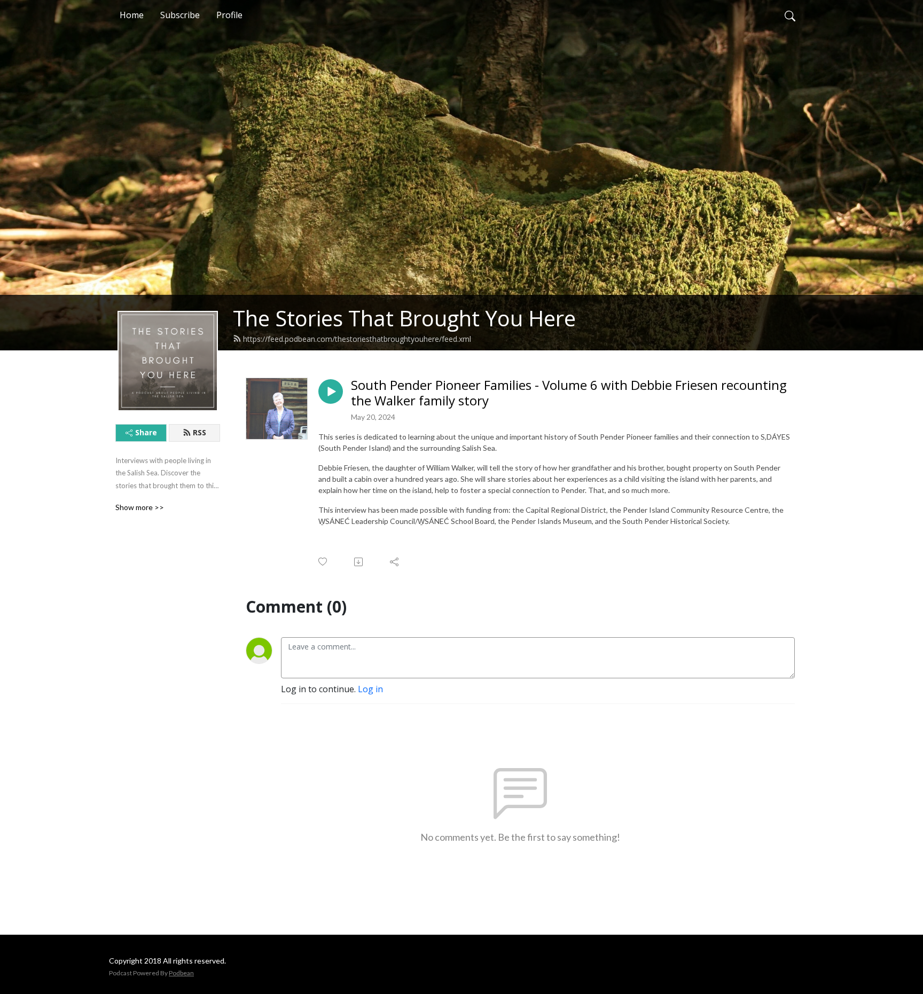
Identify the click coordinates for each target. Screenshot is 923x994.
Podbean (181, 973)
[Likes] (323, 561)
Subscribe (180, 15)
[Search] (790, 15)
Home (132, 15)
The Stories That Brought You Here (404, 318)
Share (146, 432)
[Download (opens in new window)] (359, 562)
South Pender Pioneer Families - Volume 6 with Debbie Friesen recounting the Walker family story (569, 393)
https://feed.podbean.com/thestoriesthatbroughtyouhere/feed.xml (357, 339)
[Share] (395, 562)
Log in (370, 689)
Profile (229, 15)
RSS (199, 432)
